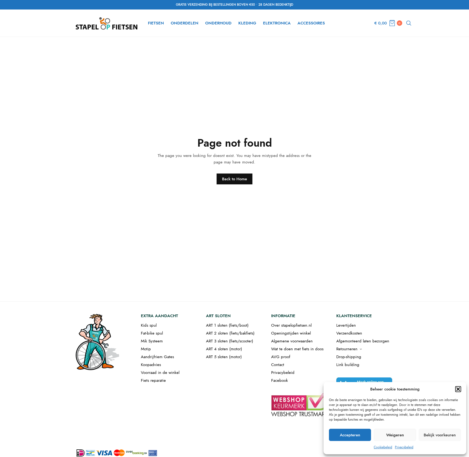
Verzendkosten (349, 333)
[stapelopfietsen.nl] (107, 23)
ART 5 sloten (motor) (224, 357)
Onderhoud (218, 23)
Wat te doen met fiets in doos (297, 349)
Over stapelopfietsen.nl (291, 325)
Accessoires (311, 23)
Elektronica (277, 23)
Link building (347, 365)
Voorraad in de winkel (160, 373)
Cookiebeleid (383, 447)
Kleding (247, 23)
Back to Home (234, 179)
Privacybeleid (404, 447)
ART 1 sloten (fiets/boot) (227, 325)
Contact (277, 365)
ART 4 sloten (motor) (224, 349)
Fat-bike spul (152, 333)
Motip (146, 349)
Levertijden (346, 325)
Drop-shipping (348, 357)
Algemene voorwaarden (292, 341)
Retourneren (346, 349)
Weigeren (395, 435)
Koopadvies (151, 365)
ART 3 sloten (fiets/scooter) (229, 341)
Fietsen (156, 23)
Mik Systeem (152, 341)
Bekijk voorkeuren (440, 435)
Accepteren (350, 435)
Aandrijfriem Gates (157, 357)
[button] (458, 389)
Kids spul (149, 325)
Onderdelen (184, 23)
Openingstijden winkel (291, 333)
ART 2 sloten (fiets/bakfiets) (230, 333)
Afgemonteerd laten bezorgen (362, 341)
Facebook (279, 380)
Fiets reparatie (153, 380)
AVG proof (280, 357)
